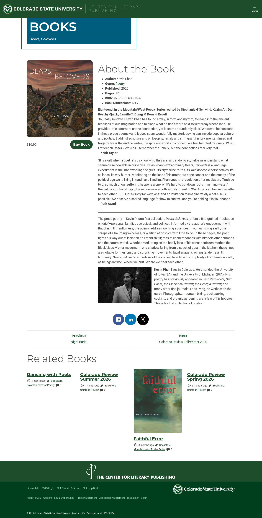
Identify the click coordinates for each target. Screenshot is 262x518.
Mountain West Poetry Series (149, 449)
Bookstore (56, 380)
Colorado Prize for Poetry (41, 385)
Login (144, 497)
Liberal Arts (33, 488)
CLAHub (75, 488)
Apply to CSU (34, 497)
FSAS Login (48, 488)
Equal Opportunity (64, 497)
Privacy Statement (87, 497)
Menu (254, 11)
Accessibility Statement (112, 497)
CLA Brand (63, 488)
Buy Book (81, 144)
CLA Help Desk (91, 488)
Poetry (120, 83)
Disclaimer (133, 497)
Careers (47, 497)
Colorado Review (89, 389)
